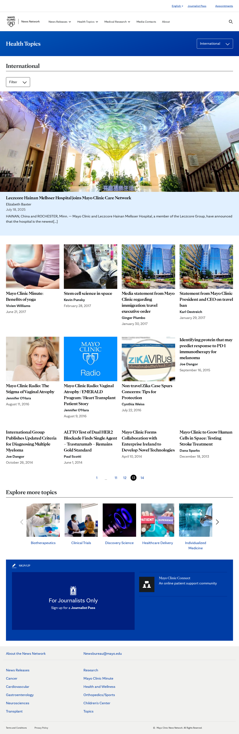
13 (133, 477)
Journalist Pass (197, 6)
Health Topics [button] (86, 21)
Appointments (224, 6)
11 (116, 477)
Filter (13, 82)
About (166, 21)
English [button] (176, 6)
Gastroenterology (20, 694)
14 (142, 477)
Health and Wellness (99, 686)
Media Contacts (146, 21)
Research (90, 670)
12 (124, 477)
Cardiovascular (17, 686)
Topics (88, 711)
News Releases (18, 670)
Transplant (14, 711)
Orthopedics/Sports (99, 694)
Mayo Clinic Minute (98, 678)
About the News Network (26, 653)
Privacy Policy (41, 727)
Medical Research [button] (115, 21)
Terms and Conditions (16, 727)
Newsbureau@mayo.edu (102, 653)
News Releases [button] (58, 21)
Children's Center (96, 703)
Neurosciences (17, 703)
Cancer (11, 678)
